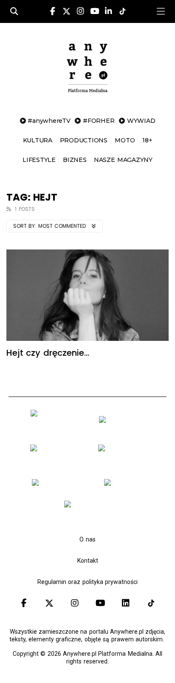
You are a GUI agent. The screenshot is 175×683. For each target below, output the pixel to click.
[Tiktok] (151, 603)
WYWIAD (141, 121)
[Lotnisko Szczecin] (56, 463)
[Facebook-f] (52, 11)
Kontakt (87, 560)
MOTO (125, 140)
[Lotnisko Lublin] (90, 507)
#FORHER (98, 121)
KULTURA (37, 140)
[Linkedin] (125, 603)
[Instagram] (80, 11)
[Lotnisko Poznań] (124, 463)
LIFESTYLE (39, 160)
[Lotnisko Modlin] (125, 422)
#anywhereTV (49, 121)
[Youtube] (94, 11)
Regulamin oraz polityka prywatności (87, 581)
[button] (161, 11)
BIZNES (75, 160)
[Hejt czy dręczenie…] (87, 295)
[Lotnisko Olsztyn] (59, 485)
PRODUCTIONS (83, 140)
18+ (147, 140)
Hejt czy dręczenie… (47, 353)
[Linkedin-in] (108, 11)
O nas (87, 539)
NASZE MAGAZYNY (123, 160)
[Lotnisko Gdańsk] (57, 429)
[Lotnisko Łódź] (127, 485)
